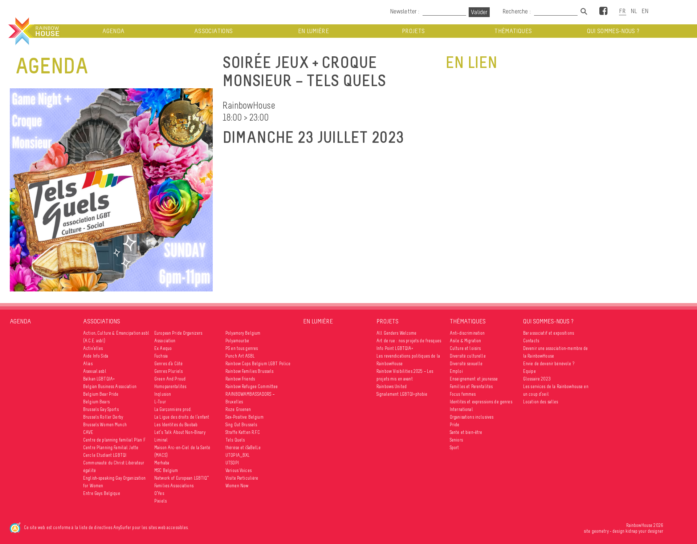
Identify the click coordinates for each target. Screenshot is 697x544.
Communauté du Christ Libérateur (113, 463)
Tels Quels (235, 440)
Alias (88, 363)
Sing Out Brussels (241, 424)
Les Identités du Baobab (175, 424)
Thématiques (513, 31)
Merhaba (161, 463)
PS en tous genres (241, 348)
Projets (413, 31)
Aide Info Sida (95, 356)
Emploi (456, 371)
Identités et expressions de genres (481, 401)
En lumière (313, 31)
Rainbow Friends (240, 379)
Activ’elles (93, 348)
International (461, 409)
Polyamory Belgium (242, 333)
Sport (454, 447)
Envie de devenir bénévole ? (548, 363)
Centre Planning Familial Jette (110, 447)
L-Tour (160, 401)
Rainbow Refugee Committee (251, 386)
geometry (600, 531)
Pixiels (160, 501)
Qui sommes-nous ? (613, 31)
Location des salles (540, 401)
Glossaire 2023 (537, 379)
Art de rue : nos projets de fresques (408, 340)
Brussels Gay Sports (101, 409)
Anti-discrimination (467, 333)
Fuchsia (161, 356)
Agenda (113, 31)
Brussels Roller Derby (103, 417)
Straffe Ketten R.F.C (242, 432)
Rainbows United (391, 386)
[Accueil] (33, 31)
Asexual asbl (94, 371)
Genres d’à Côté (168, 363)
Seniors (456, 440)
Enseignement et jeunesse (474, 379)
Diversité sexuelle (466, 363)
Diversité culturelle (468, 356)
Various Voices (238, 470)
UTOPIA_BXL (237, 455)
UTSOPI (232, 463)
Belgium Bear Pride (101, 394)
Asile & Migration (465, 340)
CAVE (88, 432)
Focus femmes (463, 394)
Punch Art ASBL (240, 356)
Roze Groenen (238, 409)
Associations (213, 31)
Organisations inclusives (471, 417)
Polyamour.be (237, 340)
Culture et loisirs (465, 348)
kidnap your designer (644, 531)
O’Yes (159, 493)
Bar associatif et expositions (548, 333)
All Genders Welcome (396, 333)
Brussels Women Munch (105, 424)
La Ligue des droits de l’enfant (181, 417)
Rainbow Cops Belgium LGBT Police (257, 363)
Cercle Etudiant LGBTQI (104, 455)
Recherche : (517, 11)
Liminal (161, 440)
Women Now (236, 485)
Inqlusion (162, 394)
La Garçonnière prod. (173, 409)
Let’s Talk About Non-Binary (179, 432)
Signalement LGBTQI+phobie (402, 394)
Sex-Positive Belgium (244, 417)
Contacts (531, 340)
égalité (89, 470)
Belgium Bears (96, 401)
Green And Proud (170, 379)
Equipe (529, 371)
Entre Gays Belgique (101, 493)
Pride (455, 424)
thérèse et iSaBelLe (243, 447)
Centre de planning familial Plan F (114, 440)
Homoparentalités (170, 386)
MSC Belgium (166, 470)
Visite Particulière (241, 478)
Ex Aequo (163, 348)
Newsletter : (404, 11)
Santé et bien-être (466, 432)
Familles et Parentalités (471, 386)
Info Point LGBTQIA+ (394, 348)
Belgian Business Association (109, 386)
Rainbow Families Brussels (249, 371)
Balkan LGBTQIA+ (99, 379)
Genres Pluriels (168, 371)
